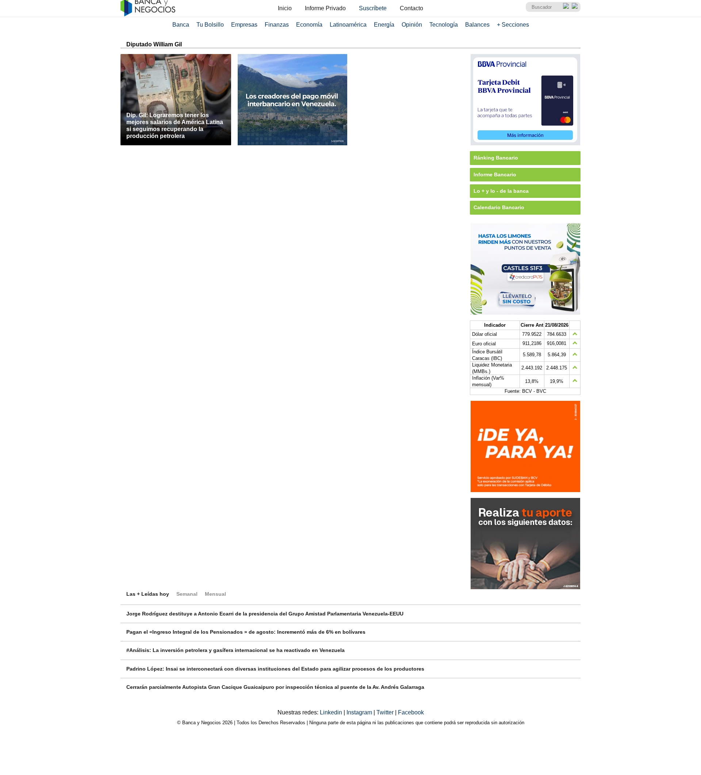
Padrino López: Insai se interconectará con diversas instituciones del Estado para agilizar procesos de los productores (275, 669)
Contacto (411, 8)
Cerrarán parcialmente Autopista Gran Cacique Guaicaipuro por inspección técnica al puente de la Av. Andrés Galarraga (275, 687)
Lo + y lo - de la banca (501, 191)
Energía (384, 25)
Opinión (412, 25)
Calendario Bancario (499, 207)
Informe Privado (325, 8)
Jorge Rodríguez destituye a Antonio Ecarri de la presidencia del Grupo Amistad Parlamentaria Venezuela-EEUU (264, 614)
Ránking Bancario (496, 158)
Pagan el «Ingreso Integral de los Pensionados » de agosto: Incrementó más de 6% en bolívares (245, 632)
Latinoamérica (348, 25)
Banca (180, 25)
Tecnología (443, 25)
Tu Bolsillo (210, 25)
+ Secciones (513, 25)
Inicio (285, 8)
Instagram (360, 712)
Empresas (244, 25)
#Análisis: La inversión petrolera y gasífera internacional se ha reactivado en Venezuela (235, 650)
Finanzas (277, 25)
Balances (477, 25)
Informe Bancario (495, 174)
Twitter (385, 712)
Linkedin (332, 712)
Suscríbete (373, 8)
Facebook (411, 712)
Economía (309, 25)
